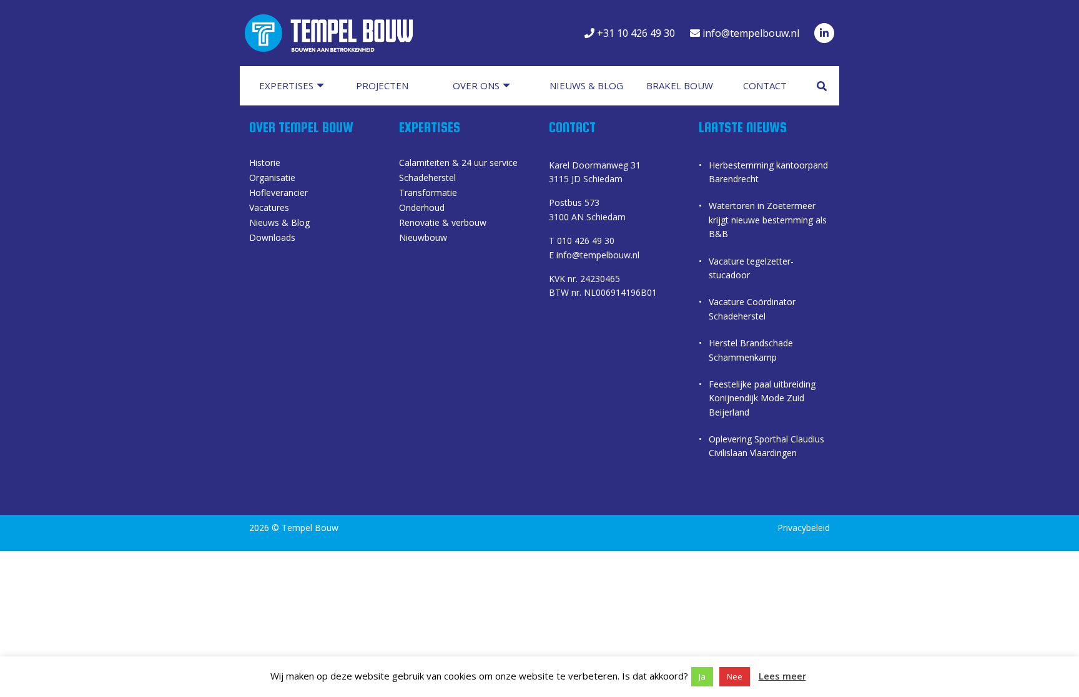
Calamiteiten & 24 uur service (458, 163)
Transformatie (428, 193)
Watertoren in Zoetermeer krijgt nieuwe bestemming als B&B (768, 220)
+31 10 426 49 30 (634, 33)
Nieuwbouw (423, 238)
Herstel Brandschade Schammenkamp (751, 350)
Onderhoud (422, 208)
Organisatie (272, 178)
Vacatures (269, 208)
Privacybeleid (803, 528)
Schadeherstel (427, 178)
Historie (264, 163)
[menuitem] (297, 85)
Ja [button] (702, 676)
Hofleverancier (278, 193)
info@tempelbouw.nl (749, 33)
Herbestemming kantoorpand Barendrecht (768, 172)
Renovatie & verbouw (442, 223)
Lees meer (782, 676)
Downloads (272, 238)
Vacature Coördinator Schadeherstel (752, 308)
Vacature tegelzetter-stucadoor (751, 268)
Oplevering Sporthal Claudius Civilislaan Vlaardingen (766, 446)
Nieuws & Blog (279, 223)
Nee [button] (734, 676)
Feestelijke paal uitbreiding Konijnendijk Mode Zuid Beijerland (762, 398)
